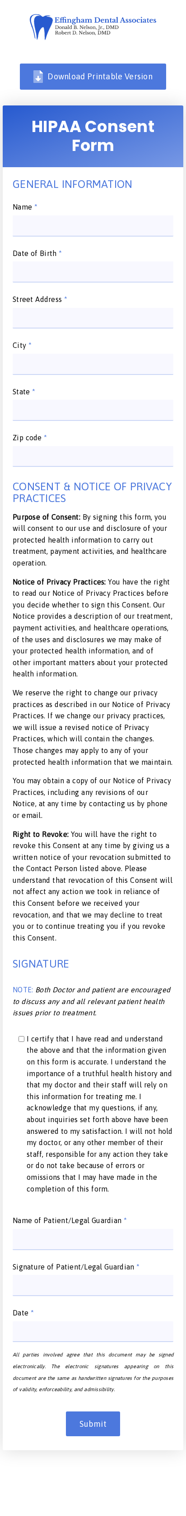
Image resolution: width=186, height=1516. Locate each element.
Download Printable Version (100, 76)
